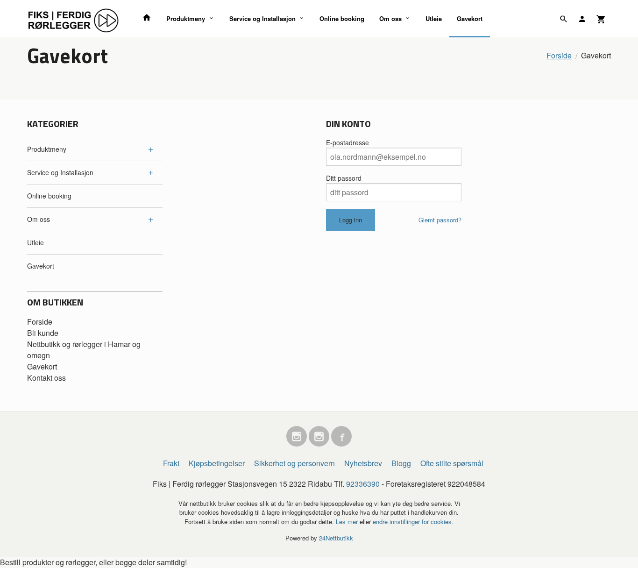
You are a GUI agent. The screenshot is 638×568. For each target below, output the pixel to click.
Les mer (348, 521)
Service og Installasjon (262, 18)
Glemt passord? (439, 219)
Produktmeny (185, 18)
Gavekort (469, 18)
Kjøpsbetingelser (217, 463)
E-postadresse (347, 142)
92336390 (363, 483)
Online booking (341, 18)
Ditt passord (344, 178)
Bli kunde (42, 332)
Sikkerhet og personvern (294, 463)
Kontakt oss (46, 377)
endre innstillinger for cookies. (413, 521)
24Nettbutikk (336, 537)
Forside (559, 55)
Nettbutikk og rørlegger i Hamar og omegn (84, 350)
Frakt (171, 463)
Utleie (433, 18)
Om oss (390, 18)
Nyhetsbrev (363, 463)
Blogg (401, 463)
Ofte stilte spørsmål (451, 463)
